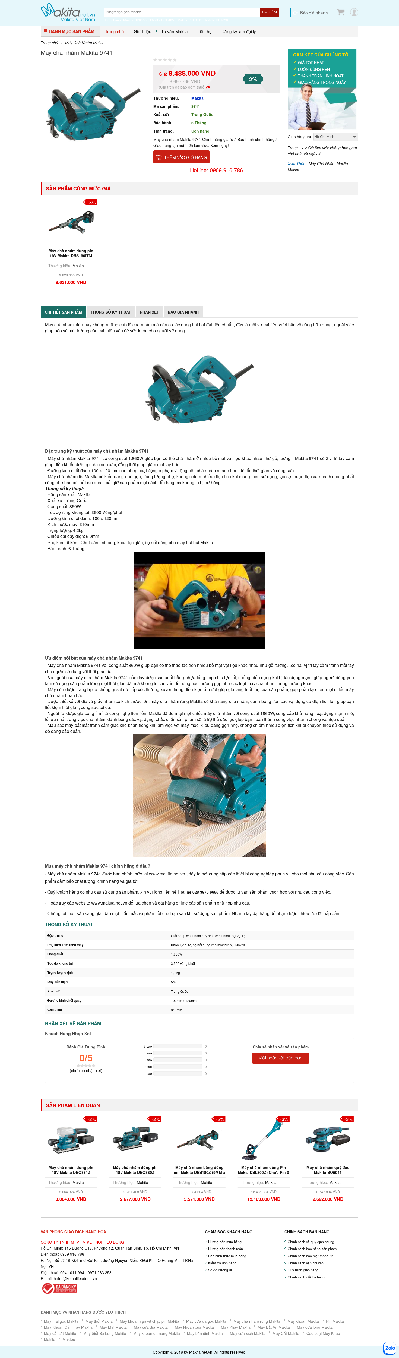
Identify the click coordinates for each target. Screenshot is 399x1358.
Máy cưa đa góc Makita (206, 1321)
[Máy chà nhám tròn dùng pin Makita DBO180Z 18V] (328, 1138)
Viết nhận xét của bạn (280, 1058)
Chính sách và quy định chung (311, 1241)
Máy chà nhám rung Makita (256, 1321)
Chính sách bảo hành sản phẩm (312, 1248)
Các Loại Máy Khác (323, 1333)
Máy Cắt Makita (286, 1333)
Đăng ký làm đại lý (238, 31)
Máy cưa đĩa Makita (151, 1327)
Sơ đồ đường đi (220, 1270)
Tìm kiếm (269, 12)
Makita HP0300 (135, 20)
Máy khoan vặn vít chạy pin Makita (149, 1321)
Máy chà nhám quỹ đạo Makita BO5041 (263, 1170)
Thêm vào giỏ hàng (185, 157)
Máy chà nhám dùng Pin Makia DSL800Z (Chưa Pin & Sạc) (199, 1172)
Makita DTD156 (189, 20)
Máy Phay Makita (236, 1327)
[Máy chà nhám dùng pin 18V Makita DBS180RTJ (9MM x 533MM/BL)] (71, 221)
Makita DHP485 (162, 20)
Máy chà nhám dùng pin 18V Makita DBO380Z (71, 1170)
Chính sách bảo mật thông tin (310, 1255)
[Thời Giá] (68, 11)
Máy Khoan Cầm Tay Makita (68, 1327)
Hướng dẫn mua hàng (225, 1241)
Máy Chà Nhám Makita (84, 42)
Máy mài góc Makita (61, 1321)
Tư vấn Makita (174, 31)
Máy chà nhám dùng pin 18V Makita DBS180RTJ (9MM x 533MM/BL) (71, 255)
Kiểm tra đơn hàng (222, 1263)
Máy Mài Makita (113, 1327)
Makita (197, 98)
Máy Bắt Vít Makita (274, 1327)
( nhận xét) (86, 1070)
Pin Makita (335, 1321)
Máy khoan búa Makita (194, 1327)
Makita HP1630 (216, 20)
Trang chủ (114, 31)
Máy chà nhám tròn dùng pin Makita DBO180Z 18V (328, 1170)
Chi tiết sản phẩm (63, 312)
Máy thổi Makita (99, 1321)
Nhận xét (149, 312)
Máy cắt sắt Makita (60, 1333)
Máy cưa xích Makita (247, 1333)
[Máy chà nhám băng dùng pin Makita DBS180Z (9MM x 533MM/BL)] (135, 1138)
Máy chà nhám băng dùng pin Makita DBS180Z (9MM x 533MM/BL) (135, 1172)
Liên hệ (205, 31)
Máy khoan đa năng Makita (156, 1333)
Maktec (68, 1339)
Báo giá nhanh (314, 12)
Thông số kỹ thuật (111, 312)
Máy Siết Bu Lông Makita (104, 1333)
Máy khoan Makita (303, 1321)
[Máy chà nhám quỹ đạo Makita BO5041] (263, 1138)
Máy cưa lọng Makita (315, 1327)
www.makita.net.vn (167, 874)
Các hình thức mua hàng (227, 1255)
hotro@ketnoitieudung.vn (75, 1278)
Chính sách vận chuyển (306, 1263)
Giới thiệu (142, 31)
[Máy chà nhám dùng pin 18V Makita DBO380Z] (71, 1138)
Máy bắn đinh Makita (205, 1333)
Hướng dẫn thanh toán (225, 1248)
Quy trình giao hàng (303, 1270)
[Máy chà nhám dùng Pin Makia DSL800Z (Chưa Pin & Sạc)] (199, 1138)
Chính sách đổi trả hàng (306, 1277)
